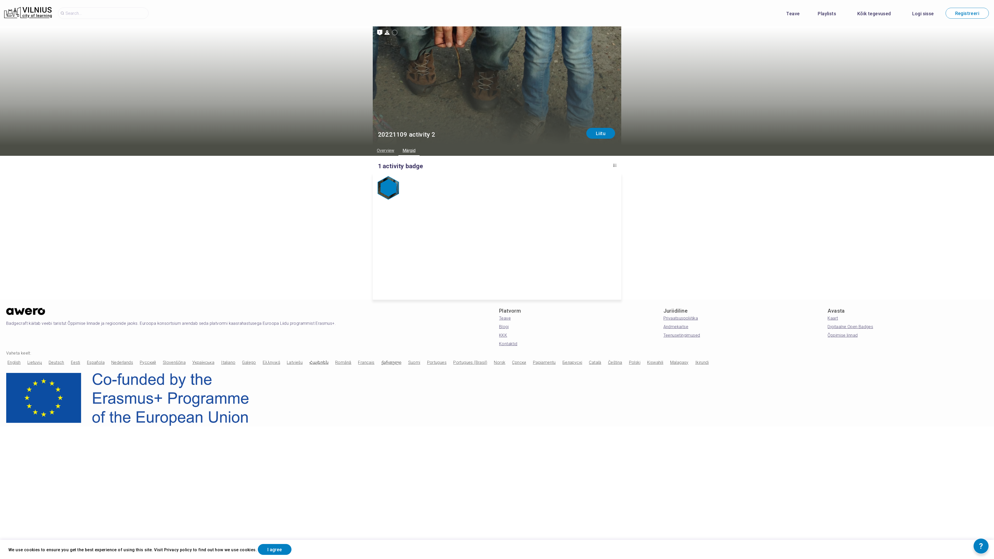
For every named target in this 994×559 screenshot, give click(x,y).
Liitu (600, 133)
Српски (519, 362)
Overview (385, 150)
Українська (203, 362)
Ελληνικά (271, 362)
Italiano (228, 362)
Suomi (414, 362)
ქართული (391, 362)
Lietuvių (34, 362)
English (14, 362)
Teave (793, 13)
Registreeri (967, 13)
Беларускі (572, 362)
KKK (503, 335)
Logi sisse (923, 13)
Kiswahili (655, 362)
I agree (274, 549)
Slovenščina (174, 362)
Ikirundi (702, 362)
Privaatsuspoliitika (680, 318)
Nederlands (122, 362)
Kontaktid (508, 343)
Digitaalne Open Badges (850, 326)
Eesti (75, 362)
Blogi (504, 326)
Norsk (499, 362)
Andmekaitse (675, 326)
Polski (634, 362)
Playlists (827, 13)
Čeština (615, 362)
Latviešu (295, 362)
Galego (249, 362)
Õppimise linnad (843, 335)
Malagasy (679, 362)
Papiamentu (544, 362)
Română (343, 362)
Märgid (409, 150)
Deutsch (56, 362)
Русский (148, 362)
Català (595, 362)
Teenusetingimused (681, 335)
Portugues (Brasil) (470, 362)
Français (366, 362)
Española (96, 362)
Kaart (833, 318)
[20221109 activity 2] (388, 188)
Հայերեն (318, 362)
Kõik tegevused (874, 13)
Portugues (437, 362)
